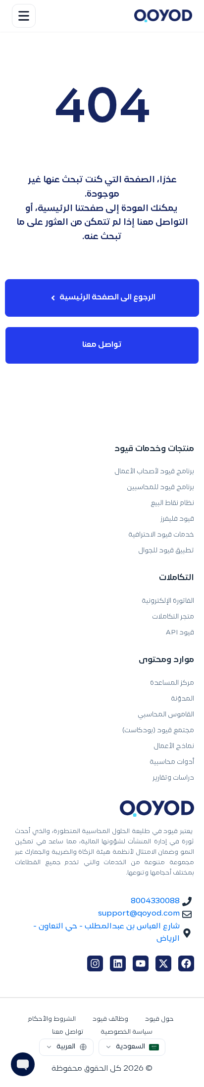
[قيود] (163, 15)
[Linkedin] (118, 963)
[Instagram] (95, 963)
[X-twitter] (163, 963)
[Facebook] (186, 963)
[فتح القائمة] (24, 16)
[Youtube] (141, 963)
